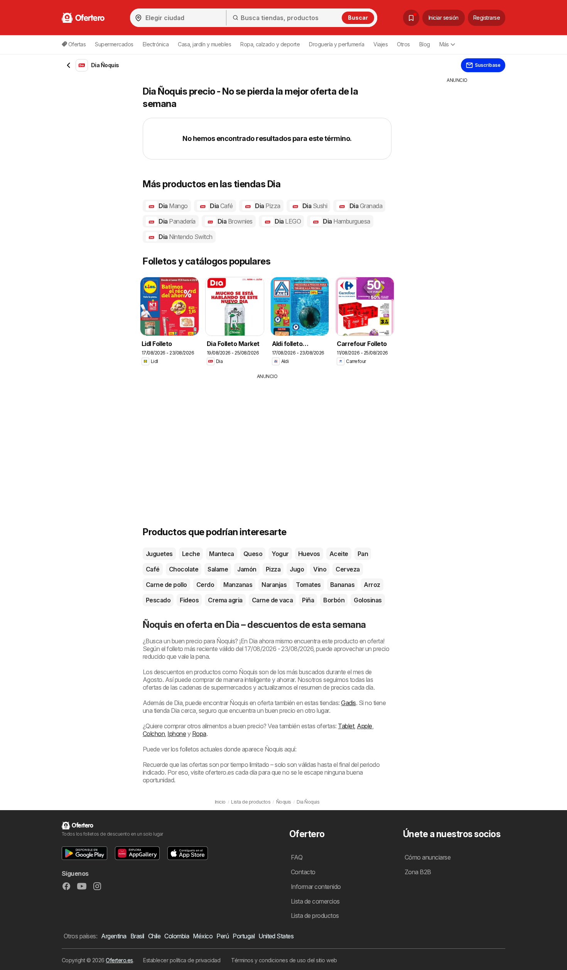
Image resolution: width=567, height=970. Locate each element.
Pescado (158, 600)
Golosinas (367, 600)
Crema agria (225, 600)
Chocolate (183, 569)
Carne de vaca (272, 600)
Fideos (189, 600)
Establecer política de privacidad (181, 960)
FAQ (296, 857)
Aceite (338, 554)
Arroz (372, 584)
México (203, 936)
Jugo (297, 569)
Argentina (113, 936)
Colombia (176, 936)
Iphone (176, 734)
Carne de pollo (166, 584)
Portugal (244, 936)
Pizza (273, 569)
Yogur (280, 554)
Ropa (199, 734)
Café (153, 569)
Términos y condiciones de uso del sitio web (284, 960)
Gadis (348, 703)
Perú (222, 936)
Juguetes (159, 554)
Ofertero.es (119, 960)
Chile (154, 936)
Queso (252, 554)
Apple (364, 726)
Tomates (308, 584)
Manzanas (237, 584)
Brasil (137, 936)
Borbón (333, 600)
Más (444, 44)
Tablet (346, 726)
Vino (319, 569)
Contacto (303, 872)
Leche (191, 554)
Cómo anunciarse (428, 857)
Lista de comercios (315, 901)
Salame (218, 569)
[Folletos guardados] (411, 18)
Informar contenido (316, 886)
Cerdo (205, 584)
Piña (308, 600)
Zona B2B (418, 872)
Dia (172, 206)
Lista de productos (315, 915)
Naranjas (274, 584)
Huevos (309, 554)
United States (276, 936)
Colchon (154, 734)
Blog (424, 44)
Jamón (246, 569)
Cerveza (347, 569)
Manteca (221, 554)
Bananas (342, 584)
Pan (363, 554)
